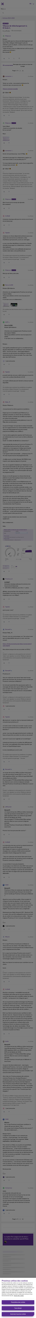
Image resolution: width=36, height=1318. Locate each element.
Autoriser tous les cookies (18, 1314)
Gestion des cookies (19, 1295)
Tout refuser (18, 1308)
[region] (18, 1298)
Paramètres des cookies (18, 1302)
